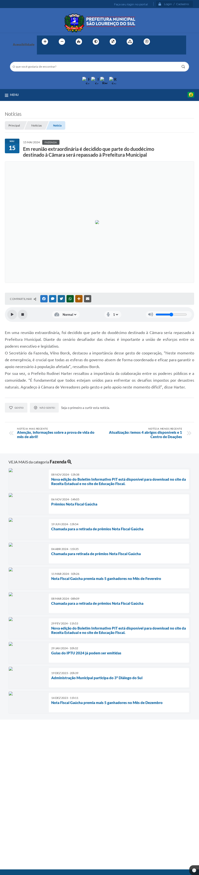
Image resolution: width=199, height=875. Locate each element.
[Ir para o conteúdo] (161, 42)
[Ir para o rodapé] (52, 51)
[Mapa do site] (130, 42)
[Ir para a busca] (42, 51)
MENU (14, 94)
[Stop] (22, 314)
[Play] (12, 314)
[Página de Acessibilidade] (147, 42)
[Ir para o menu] (171, 42)
